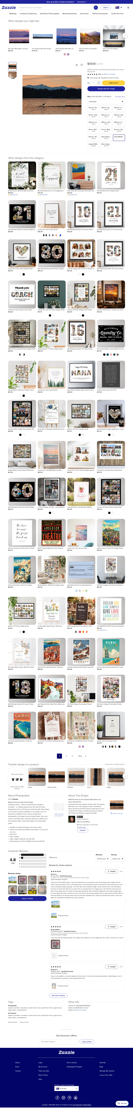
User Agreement (77, 1105)
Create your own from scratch (59, 815)
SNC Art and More (110, 74)
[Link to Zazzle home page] (9, 7)
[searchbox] (58, 7)
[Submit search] (96, 8)
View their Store (81, 827)
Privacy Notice (87, 1105)
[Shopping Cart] (128, 7)
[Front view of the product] (52, 94)
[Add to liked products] (82, 65)
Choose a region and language (64, 1085)
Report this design (117, 813)
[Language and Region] (119, 7)
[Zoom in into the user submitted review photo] (12, 880)
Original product (63, 915)
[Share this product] (77, 65)
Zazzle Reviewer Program (59, 879)
